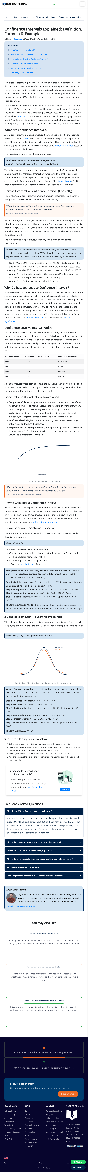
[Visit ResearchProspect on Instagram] (9, 1139)
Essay (27, 1111)
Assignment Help (52, 1118)
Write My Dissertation (54, 1121)
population (22, 116)
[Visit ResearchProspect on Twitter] (7, 1139)
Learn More (65, 790)
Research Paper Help (54, 1111)
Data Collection (52, 1135)
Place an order (68, 1093)
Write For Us (9, 1125)
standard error (64, 181)
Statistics (25, 17)
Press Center (9, 1121)
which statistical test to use (44, 522)
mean (26, 138)
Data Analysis (51, 1128)
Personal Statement (32, 1139)
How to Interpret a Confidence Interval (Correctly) (29, 54)
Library (15, 17)
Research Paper (31, 1142)
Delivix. (48, 1168)
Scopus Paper (51, 1125)
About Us (8, 1118)
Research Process (32, 1125)
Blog (27, 1135)
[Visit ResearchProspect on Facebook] (5, 1139)
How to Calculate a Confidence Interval (24, 68)
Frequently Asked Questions (20, 72)
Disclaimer (38, 1163)
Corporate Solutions (12, 1132)
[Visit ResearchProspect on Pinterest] (11, 1139)
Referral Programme (12, 1128)
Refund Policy (9, 1114)
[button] (6, 1158)
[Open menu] (82, 4)
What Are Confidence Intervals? (21, 50)
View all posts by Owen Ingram (21, 906)
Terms (6, 1163)
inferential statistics (35, 317)
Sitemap (7, 1135)
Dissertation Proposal (54, 1132)
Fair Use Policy (10, 1111)
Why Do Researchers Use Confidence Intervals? (28, 59)
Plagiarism (29, 1121)
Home (6, 17)
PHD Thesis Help (52, 1139)
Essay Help (50, 1114)
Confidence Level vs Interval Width (23, 63)
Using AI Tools (30, 1146)
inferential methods (64, 145)
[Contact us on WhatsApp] (54, 3)
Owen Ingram (18, 39)
